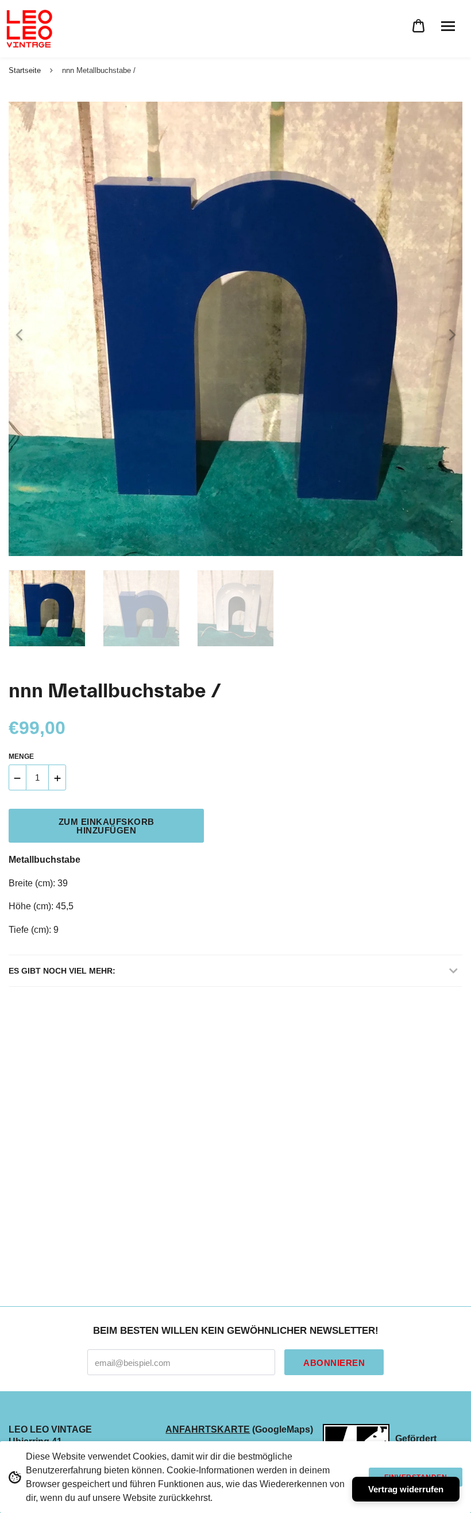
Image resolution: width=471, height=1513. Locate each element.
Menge (21, 756)
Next (448, 329)
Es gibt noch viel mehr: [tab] (62, 970)
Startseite (25, 70)
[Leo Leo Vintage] (28, 28)
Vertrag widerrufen (405, 1489)
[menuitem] (418, 26)
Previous (14, 329)
